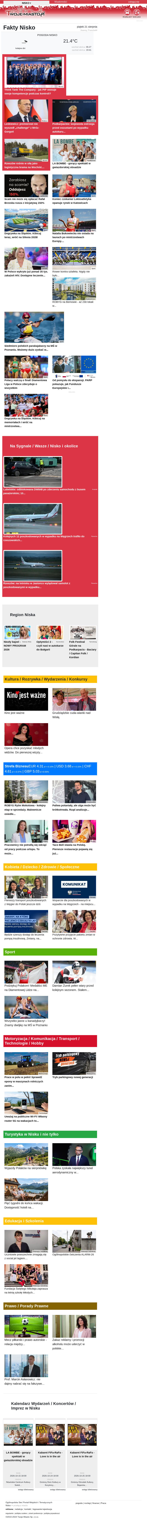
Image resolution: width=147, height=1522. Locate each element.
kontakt (27, 1509)
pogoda (79, 1503)
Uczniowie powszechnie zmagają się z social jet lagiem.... (25, 1255)
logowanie (37, 1509)
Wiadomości (60, 2)
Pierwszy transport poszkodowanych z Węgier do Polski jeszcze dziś (25, 901)
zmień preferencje (36, 1513)
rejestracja (47, 1509)
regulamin (9, 1513)
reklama (9, 1509)
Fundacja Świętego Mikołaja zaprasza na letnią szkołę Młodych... (26, 1289)
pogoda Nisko (47, 35)
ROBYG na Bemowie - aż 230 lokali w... (73, 302)
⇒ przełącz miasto (19, 1505)
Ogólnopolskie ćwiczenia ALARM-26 (73, 1253)
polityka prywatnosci (52, 1513)
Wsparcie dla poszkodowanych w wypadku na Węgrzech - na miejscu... (73, 901)
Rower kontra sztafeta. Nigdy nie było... (73, 272)
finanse (95, 1503)
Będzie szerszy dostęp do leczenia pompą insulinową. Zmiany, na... (25, 935)
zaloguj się (133, 2)
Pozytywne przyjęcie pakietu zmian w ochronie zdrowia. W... (73, 935)
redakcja (19, 1509)
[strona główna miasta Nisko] (25, 11)
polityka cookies (21, 1513)
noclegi (87, 1503)
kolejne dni (20, 48)
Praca (103, 1503)
